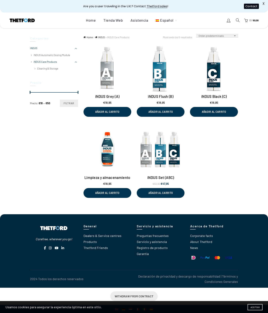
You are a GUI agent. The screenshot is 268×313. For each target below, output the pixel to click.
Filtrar (69, 103)
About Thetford (201, 242)
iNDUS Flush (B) (160, 96)
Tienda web (113, 20)
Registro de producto (152, 248)
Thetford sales (157, 6)
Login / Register (229, 20)
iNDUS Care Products (45, 61)
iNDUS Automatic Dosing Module (52, 55)
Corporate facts (201, 236)
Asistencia (139, 20)
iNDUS (101, 37)
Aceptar (255, 307)
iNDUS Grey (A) (107, 96)
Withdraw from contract (134, 296)
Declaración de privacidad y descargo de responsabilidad (179, 276)
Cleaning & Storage (47, 68)
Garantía (143, 254)
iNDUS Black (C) (214, 96)
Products (90, 242)
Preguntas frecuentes (153, 236)
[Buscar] (238, 20)
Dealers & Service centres (102, 236)
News (194, 248)
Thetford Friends (95, 248)
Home (91, 20)
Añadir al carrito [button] (107, 111)
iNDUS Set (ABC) (160, 178)
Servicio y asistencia (152, 242)
